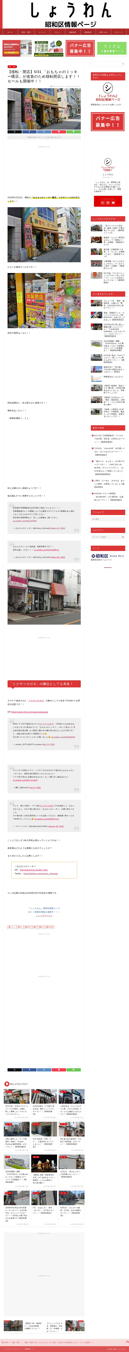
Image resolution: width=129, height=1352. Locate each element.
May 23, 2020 (49, 744)
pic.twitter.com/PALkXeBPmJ (46, 550)
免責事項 (28, 1349)
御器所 (29, 927)
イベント (42, 32)
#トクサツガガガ (47, 724)
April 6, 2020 (35, 787)
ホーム (10, 32)
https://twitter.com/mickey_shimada (40, 874)
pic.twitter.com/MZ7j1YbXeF (25, 780)
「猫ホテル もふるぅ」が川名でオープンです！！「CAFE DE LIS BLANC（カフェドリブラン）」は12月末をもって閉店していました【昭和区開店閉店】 (109, 467)
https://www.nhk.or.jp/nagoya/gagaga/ (29, 712)
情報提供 (88, 32)
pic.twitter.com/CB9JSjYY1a (47, 819)
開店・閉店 (26, 32)
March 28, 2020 (58, 557)
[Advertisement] (44, 166)
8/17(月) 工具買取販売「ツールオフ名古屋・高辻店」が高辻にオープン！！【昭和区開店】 (109, 439)
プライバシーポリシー (13, 1349)
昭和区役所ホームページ (101, 560)
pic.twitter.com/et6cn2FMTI (25, 521)
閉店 (42, 927)
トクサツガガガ (36, 701)
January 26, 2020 (56, 826)
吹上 (21, 927)
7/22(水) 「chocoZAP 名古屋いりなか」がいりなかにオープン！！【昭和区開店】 (109, 451)
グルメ (57, 32)
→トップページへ (44, 916)
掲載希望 (72, 32)
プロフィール (118, 33)
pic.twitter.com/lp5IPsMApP (63, 737)
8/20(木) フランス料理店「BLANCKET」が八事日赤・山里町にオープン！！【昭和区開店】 (108, 497)
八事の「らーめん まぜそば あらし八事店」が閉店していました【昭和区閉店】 (109, 484)
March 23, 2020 (58, 528)
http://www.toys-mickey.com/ (34, 870)
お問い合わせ (103, 33)
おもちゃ (12, 927)
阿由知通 (50, 927)
